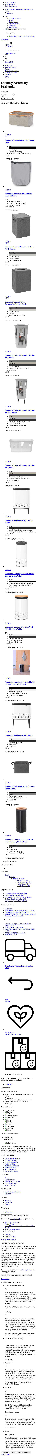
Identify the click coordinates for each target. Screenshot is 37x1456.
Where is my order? (15, 18)
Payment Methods (10, 1160)
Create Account (9, 1180)
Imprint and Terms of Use (13, 1222)
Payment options (14, 23)
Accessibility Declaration (12, 1229)
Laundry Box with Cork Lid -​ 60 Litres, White (19, 628)
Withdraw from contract (8, 1240)
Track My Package (10, 1183)
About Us (8, 1200)
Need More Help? (10, 1169)
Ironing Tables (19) (23, 884)
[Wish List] (6, 56)
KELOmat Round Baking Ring (14, 916)
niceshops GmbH (15, 1219)
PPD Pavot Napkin (11, 934)
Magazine (8, 1194)
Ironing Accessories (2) (24, 882)
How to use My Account (12, 1158)
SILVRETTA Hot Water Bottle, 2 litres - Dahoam (20, 914)
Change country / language (20, 1215)
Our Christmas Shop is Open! (14, 895)
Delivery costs (13, 22)
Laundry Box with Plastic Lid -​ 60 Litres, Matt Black (19, 683)
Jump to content (10, 4)
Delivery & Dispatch (11, 1162)
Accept (4, 1275)
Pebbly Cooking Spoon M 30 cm (15, 933)
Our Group (8, 1202)
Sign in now (8, 46)
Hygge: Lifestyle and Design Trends (16, 901)
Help (6, 16)
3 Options (8, 351)
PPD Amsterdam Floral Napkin (14, 927)
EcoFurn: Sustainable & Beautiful (15, 899)
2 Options (8, 135)
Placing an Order (10, 1164)
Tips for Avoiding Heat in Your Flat (16, 893)
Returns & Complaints (12, 1166)
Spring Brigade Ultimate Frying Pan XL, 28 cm (19, 910)
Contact (7, 1204)
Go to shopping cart (11, 6)
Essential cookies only (14, 1275)
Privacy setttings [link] (10, 1231)
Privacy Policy (9, 1224)
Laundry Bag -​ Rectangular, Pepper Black (15, 303)
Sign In (7, 1178)
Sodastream (8, 909)
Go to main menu (10, 2)
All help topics (13, 27)
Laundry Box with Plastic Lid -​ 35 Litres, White (19, 575)
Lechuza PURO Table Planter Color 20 (17, 912)
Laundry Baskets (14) (23, 886)
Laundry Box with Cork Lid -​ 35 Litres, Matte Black (19, 841)
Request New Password (12, 1181)
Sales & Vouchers (10, 1167)
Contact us (12, 25)
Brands (7, 875)
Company (8, 1234)
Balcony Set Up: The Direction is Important (18, 897)
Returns (11, 20)
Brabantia (12, 877)
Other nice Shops (10, 1236)
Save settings (5, 1452)
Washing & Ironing (19, 878)
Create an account (10, 53)
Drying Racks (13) (22, 880)
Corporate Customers (11, 1171)
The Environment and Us (13, 1192)
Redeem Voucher (10, 1185)
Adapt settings (26, 1275)
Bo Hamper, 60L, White (19, 735)
